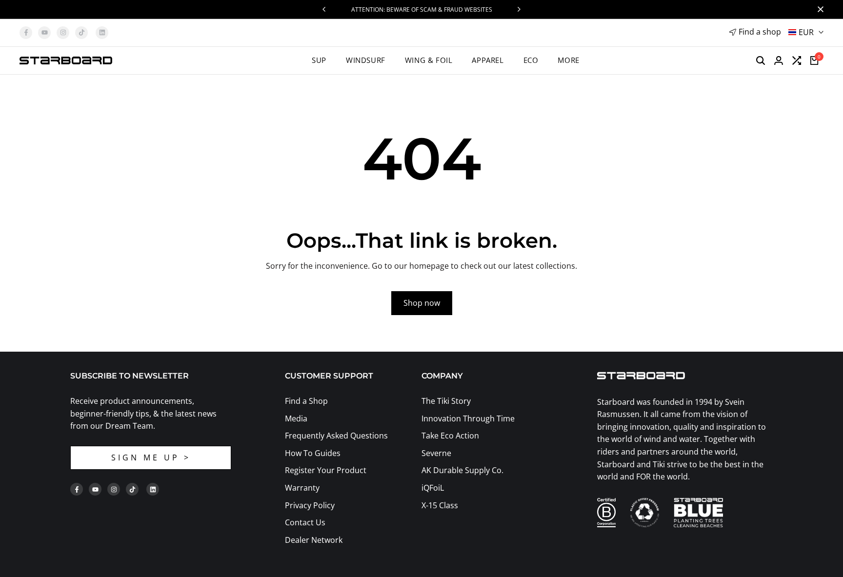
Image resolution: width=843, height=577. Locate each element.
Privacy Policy (310, 505)
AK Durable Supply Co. (462, 470)
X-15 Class (440, 505)
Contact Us (305, 522)
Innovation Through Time (468, 418)
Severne (436, 453)
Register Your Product (325, 470)
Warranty (302, 487)
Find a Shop (306, 401)
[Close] (818, 9)
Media (296, 418)
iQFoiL (433, 487)
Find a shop (760, 31)
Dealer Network (313, 540)
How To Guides (313, 453)
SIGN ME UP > (151, 457)
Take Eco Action (450, 435)
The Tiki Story (446, 401)
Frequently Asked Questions (336, 435)
